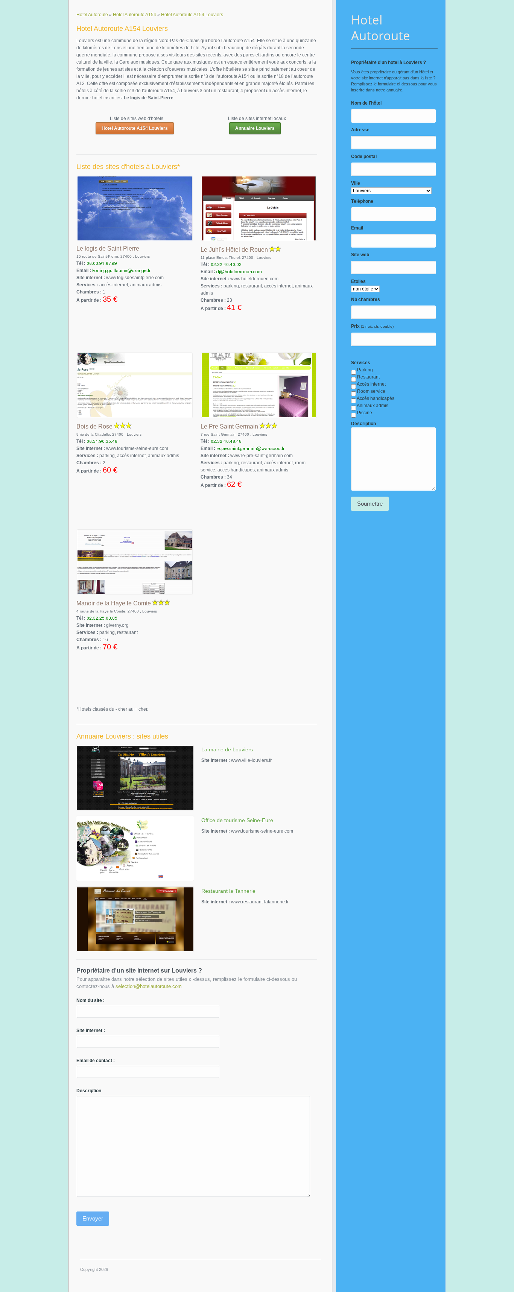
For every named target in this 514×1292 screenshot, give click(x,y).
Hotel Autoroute (380, 27)
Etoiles (358, 281)
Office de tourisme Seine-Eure (237, 820)
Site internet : (90, 1030)
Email (357, 228)
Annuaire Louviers (255, 128)
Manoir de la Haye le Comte (113, 603)
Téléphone (362, 201)
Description (363, 423)
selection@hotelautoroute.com (149, 986)
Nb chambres (365, 299)
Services (360, 362)
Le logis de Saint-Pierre (107, 248)
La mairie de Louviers (227, 749)
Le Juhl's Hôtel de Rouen (234, 249)
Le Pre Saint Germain (229, 426)
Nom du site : (90, 1000)
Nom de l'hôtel (366, 103)
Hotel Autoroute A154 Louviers (135, 128)
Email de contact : (95, 1060)
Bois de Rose (94, 426)
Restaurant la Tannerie (228, 891)
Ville (355, 183)
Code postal (364, 156)
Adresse (360, 129)
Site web (360, 254)
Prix (355, 326)
